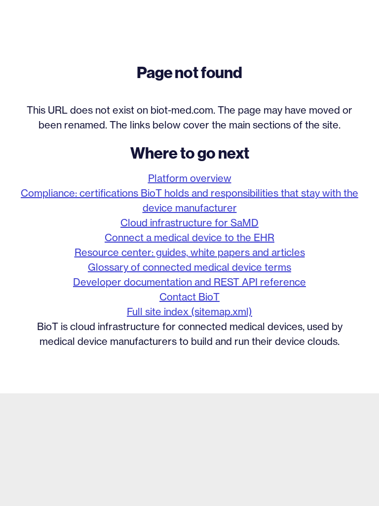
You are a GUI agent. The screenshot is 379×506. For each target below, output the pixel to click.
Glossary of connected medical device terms (189, 267)
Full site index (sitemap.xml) (189, 311)
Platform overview (189, 178)
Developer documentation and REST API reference (189, 282)
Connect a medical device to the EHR (189, 237)
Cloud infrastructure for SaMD (189, 222)
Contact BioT (189, 297)
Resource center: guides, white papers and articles (190, 252)
